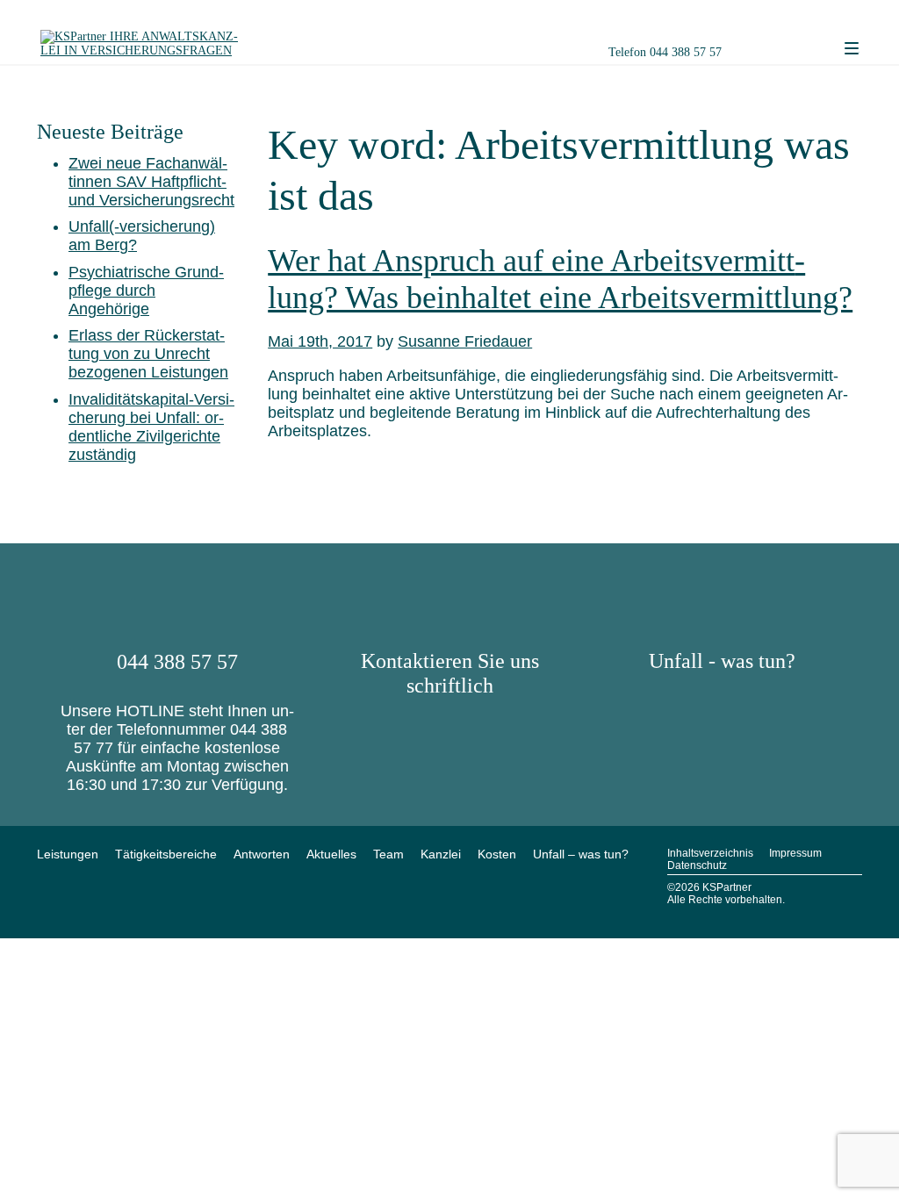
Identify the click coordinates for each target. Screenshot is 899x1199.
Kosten (497, 854)
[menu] (851, 49)
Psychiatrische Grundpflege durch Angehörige (146, 290)
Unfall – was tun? (581, 854)
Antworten (262, 854)
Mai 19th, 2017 (320, 341)
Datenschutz (697, 865)
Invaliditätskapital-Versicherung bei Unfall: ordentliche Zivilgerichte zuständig (151, 427)
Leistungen (67, 854)
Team (388, 854)
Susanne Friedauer (465, 341)
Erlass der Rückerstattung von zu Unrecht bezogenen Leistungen (148, 354)
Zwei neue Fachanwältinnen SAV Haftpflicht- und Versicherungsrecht (151, 181)
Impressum (795, 853)
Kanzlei (441, 854)
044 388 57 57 (686, 52)
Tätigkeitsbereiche (166, 854)
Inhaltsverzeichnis (710, 853)
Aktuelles (331, 854)
